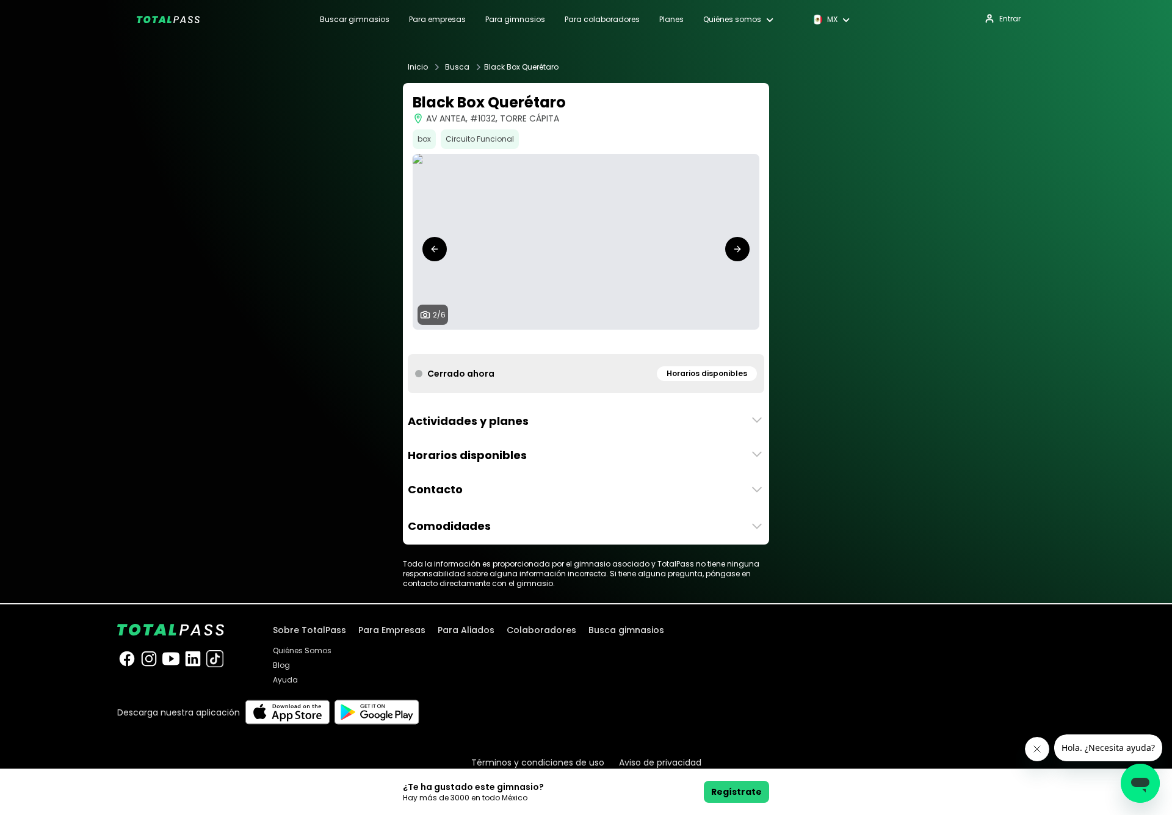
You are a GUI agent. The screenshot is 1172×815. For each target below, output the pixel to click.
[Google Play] (377, 712)
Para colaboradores (602, 19)
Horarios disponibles (707, 373)
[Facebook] (127, 658)
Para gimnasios (515, 19)
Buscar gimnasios (354, 19)
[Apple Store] (287, 712)
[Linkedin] (192, 658)
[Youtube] (170, 658)
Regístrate (736, 792)
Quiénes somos (732, 19)
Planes (671, 19)
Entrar (1010, 18)
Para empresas (437, 19)
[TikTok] (214, 658)
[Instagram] (148, 658)
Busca (457, 67)
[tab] (561, 341)
